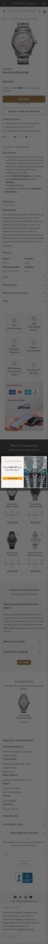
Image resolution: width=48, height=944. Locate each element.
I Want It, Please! (12, 478)
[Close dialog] (45, 458)
